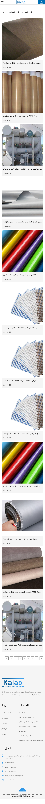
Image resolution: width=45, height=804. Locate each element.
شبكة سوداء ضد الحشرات (26, 736)
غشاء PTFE (22, 712)
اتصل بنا (4, 734)
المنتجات (4, 723)
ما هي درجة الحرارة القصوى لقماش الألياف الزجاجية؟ (22, 63)
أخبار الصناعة (14, 12)
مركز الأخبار (5, 729)
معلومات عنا (5, 718)
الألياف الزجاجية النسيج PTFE (27, 717)
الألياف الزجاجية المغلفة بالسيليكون (28, 722)
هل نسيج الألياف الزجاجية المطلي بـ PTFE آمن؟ (20, 116)
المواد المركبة (22, 731)
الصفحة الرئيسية (6, 712)
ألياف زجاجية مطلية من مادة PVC (28, 726)
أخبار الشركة (27, 12)
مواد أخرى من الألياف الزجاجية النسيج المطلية (31, 740)
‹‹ (6, 658)
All (4, 12)
